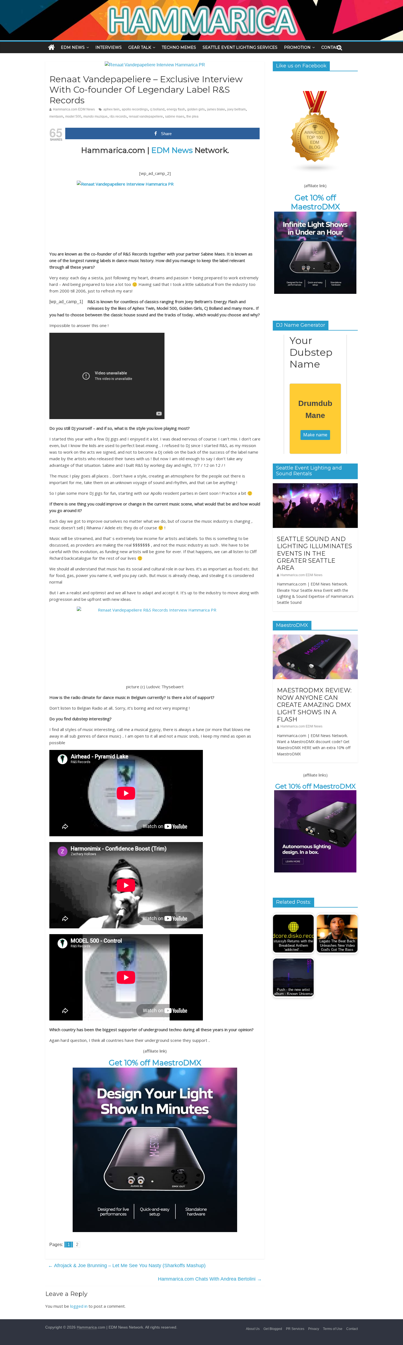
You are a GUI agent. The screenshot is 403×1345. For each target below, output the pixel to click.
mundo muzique (95, 116)
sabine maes (174, 116)
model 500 (73, 116)
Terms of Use (332, 1329)
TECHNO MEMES (179, 47)
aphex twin (111, 109)
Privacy (313, 1329)
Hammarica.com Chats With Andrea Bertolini (210, 1279)
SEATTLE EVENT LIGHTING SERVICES (240, 47)
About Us (253, 1329)
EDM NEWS (73, 47)
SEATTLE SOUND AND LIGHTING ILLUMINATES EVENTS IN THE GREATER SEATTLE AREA (314, 553)
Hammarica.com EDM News (74, 109)
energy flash (176, 109)
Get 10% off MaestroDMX (155, 1062)
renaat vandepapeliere (146, 116)
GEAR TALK (139, 47)
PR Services (295, 1329)
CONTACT (330, 47)
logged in (78, 1306)
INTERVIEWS (108, 47)
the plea (192, 116)
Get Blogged (272, 1329)
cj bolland (157, 109)
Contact (352, 1329)
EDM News (172, 150)
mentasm (56, 116)
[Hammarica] (201, 3)
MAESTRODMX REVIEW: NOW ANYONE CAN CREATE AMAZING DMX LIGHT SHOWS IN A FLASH (314, 705)
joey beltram (236, 109)
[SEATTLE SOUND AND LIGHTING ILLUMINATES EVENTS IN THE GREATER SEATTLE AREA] (315, 486)
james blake (216, 109)
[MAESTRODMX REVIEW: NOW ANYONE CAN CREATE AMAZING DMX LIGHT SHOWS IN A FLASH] (315, 637)
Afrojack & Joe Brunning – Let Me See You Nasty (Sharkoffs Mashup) (127, 1265)
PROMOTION (297, 47)
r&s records (118, 116)
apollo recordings (135, 109)
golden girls (196, 109)
